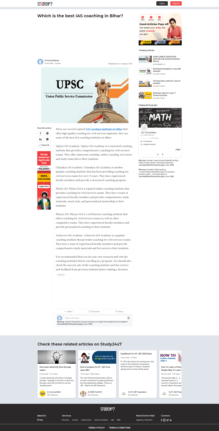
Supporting (139, 420)
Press (40, 420)
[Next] (179, 378)
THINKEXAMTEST (148, 135)
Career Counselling (101, 420)
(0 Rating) (154, 138)
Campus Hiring (86, 420)
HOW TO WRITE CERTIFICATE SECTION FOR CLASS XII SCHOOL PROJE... (166, 59)
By (46, 60)
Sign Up (176, 3)
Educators (65, 420)
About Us (41, 415)
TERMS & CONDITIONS (119, 428)
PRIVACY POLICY (97, 428)
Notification (148, 420)
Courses (75, 420)
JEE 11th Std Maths (148, 133)
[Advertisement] (84, 39)
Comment (95, 312)
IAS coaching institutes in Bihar (104, 129)
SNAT (119, 420)
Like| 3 (69, 312)
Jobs (112, 420)
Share (120, 312)
